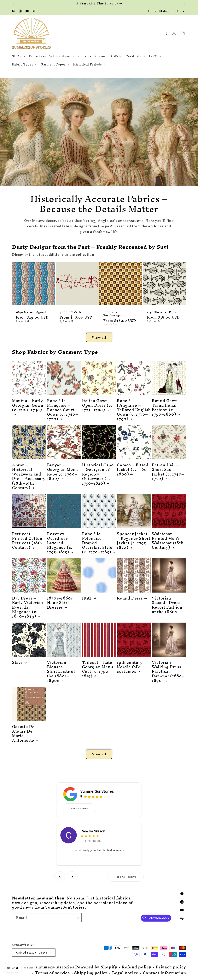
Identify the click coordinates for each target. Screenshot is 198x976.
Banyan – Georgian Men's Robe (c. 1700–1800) (62, 472)
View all (99, 337)
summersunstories (54, 967)
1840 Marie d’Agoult (31, 312)
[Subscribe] (77, 917)
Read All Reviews (125, 876)
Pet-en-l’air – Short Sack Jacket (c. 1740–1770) (168, 472)
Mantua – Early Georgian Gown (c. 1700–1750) (27, 406)
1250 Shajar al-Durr (161, 312)
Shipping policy (91, 973)
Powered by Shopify (96, 967)
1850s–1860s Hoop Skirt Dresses (60, 602)
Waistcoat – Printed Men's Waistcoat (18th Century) (167, 541)
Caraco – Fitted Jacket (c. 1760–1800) (133, 469)
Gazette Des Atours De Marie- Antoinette (24, 733)
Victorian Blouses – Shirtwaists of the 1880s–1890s (61, 671)
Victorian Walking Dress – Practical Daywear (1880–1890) (168, 671)
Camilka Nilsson (93, 831)
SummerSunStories (97, 791)
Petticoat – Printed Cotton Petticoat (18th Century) (27, 541)
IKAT (87, 598)
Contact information (164, 973)
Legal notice (125, 973)
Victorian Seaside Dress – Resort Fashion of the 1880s (168, 605)
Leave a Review (79, 808)
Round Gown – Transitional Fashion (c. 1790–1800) (166, 407)
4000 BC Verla (71, 312)
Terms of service (52, 973)
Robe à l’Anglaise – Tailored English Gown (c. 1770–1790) (134, 409)
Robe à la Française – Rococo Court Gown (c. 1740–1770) (62, 409)
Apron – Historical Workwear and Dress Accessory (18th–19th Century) (28, 476)
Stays (17, 662)
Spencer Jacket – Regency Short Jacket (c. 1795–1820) (133, 541)
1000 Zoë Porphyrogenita (114, 314)
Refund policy (136, 967)
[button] (18, 56)
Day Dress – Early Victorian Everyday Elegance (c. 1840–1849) (27, 607)
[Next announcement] (184, 3)
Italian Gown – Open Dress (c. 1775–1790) (97, 405)
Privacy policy (171, 967)
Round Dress (130, 598)
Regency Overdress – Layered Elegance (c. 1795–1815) (59, 543)
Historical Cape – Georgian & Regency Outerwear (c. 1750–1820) (98, 474)
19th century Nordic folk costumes (129, 667)
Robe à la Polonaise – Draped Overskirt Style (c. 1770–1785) (97, 543)
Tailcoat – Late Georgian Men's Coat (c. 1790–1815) (97, 669)
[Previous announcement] (13, 3)
